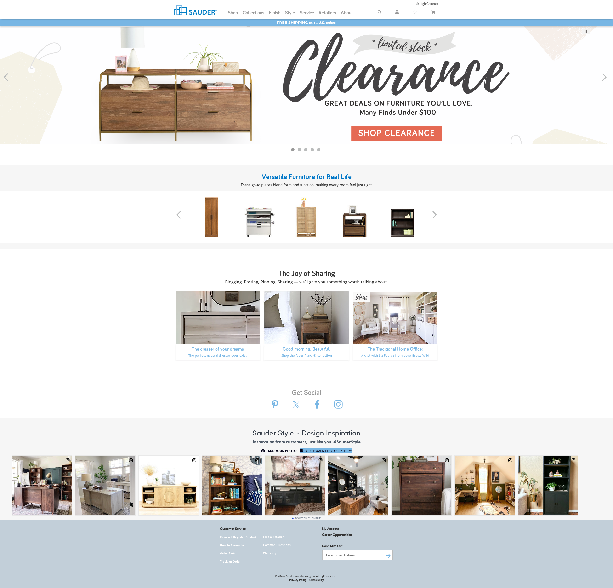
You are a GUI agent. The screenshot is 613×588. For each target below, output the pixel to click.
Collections (253, 12)
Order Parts (228, 553)
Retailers (327, 12)
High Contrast (428, 3)
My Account (330, 528)
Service (307, 12)
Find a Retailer (273, 537)
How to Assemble (232, 545)
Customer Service (233, 528)
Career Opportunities (337, 534)
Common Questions (277, 545)
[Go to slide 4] (313, 150)
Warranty (269, 553)
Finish (274, 12)
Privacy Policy (297, 580)
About (347, 12)
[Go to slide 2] (300, 150)
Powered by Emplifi (308, 518)
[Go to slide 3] (306, 150)
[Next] (607, 77)
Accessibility (316, 580)
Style (290, 12)
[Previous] (9, 77)
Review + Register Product (238, 537)
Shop (233, 12)
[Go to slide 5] (319, 150)
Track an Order (230, 562)
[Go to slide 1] (293, 150)
